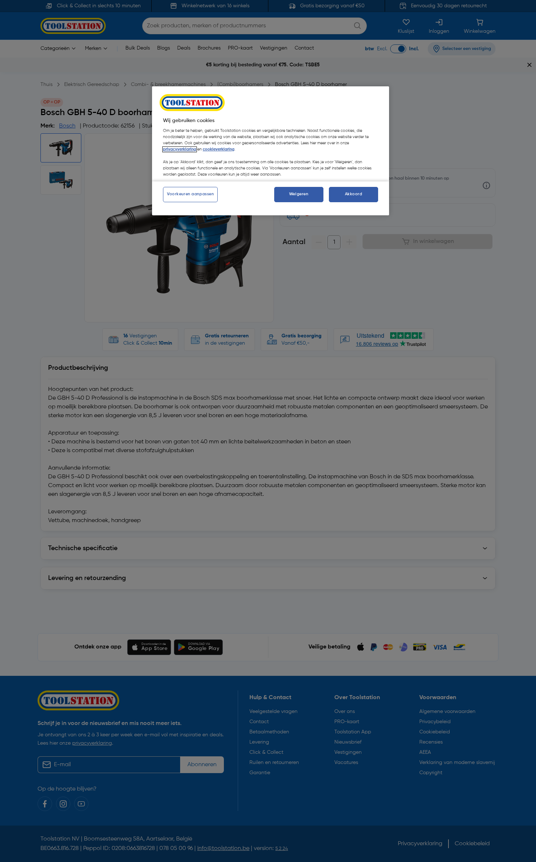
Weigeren (298, 194)
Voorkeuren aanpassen (190, 194)
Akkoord (353, 194)
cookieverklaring (218, 149)
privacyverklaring (179, 149)
